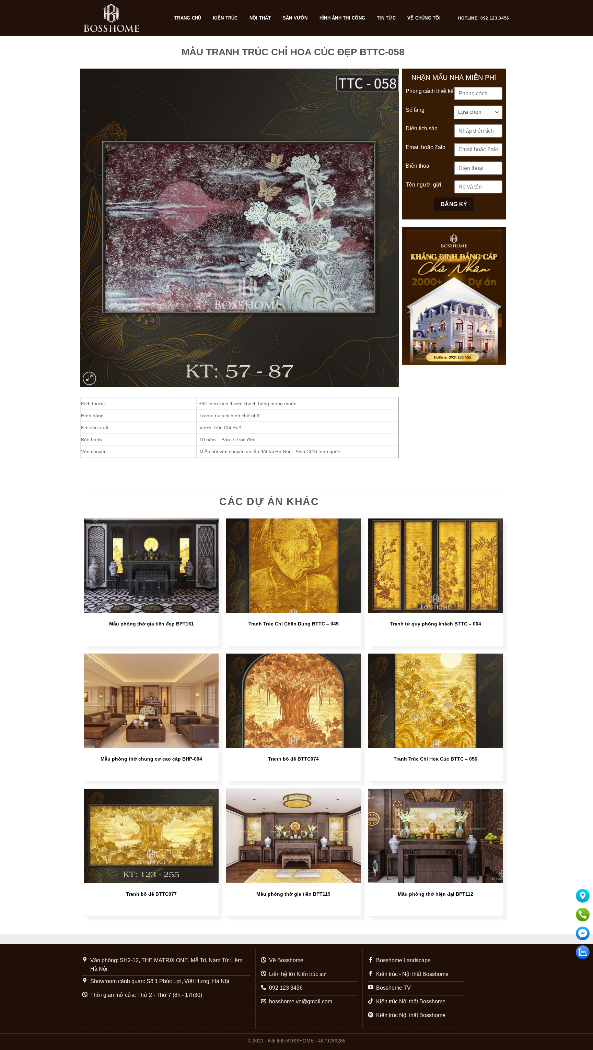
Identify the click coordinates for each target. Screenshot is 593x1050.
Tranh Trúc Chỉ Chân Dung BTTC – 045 (293, 624)
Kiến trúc (225, 18)
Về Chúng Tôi (424, 18)
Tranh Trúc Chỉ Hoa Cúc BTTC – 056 (435, 759)
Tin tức (386, 18)
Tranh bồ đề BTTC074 (293, 759)
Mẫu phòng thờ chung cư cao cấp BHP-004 (151, 759)
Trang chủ (187, 18)
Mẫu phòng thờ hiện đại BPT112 (435, 894)
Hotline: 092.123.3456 (483, 18)
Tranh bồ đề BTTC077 (151, 894)
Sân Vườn (295, 18)
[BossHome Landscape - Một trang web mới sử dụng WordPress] (122, 18)
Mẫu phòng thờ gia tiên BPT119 (293, 894)
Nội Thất (260, 18)
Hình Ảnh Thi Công (342, 18)
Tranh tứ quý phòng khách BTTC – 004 (435, 624)
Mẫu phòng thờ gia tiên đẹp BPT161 (151, 624)
